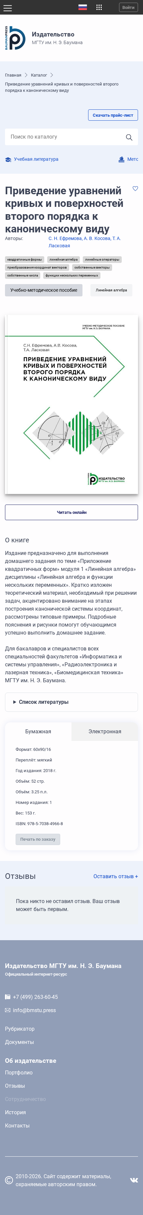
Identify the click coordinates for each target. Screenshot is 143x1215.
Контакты (17, 1126)
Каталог (39, 75)
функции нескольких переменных (72, 275)
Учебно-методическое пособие (43, 290)
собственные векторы (92, 267)
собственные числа (22, 275)
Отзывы (15, 1086)
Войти (128, 7)
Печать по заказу (38, 839)
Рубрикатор (20, 1029)
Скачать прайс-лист (113, 115)
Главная (13, 75)
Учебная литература (36, 159)
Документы (19, 1042)
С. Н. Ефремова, (66, 238)
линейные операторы (102, 259)
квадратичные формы (24, 259)
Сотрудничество (25, 1099)
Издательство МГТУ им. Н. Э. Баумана (63, 969)
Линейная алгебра (111, 290)
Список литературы (44, 702)
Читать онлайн (71, 512)
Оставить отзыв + (115, 876)
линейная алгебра (63, 259)
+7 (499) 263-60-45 (35, 997)
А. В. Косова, (98, 238)
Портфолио (19, 1072)
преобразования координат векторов (37, 267)
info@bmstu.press (34, 1010)
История (15, 1112)
